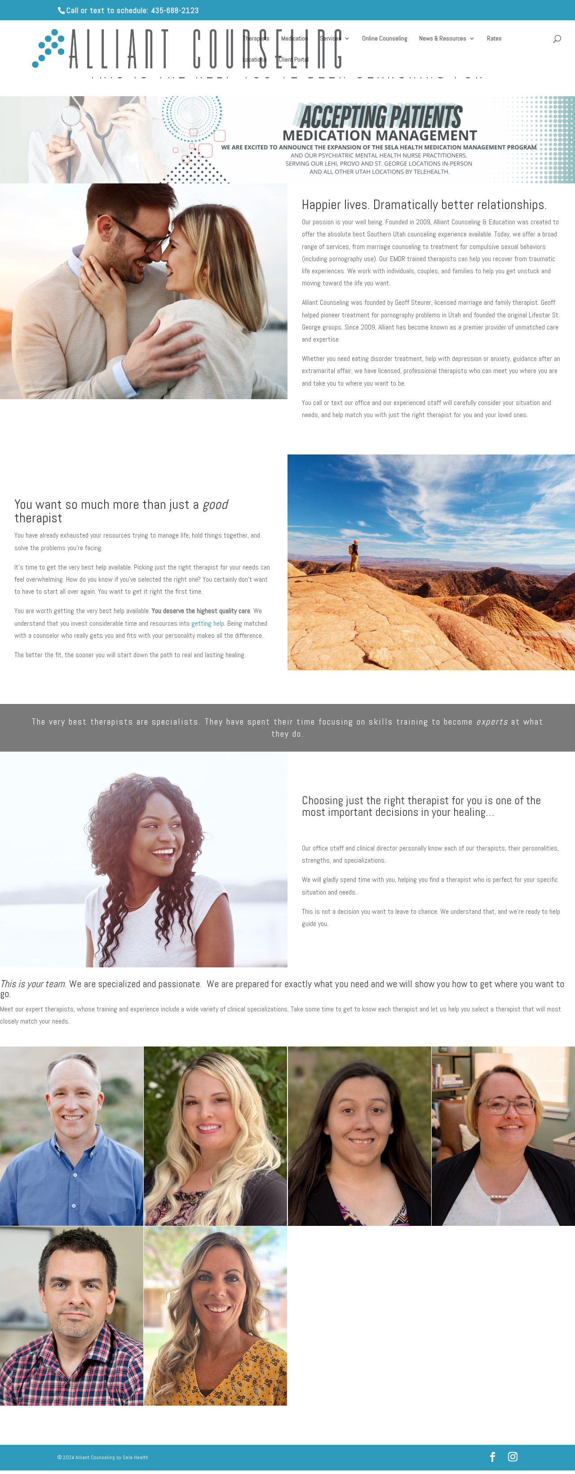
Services (330, 38)
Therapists (256, 38)
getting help (207, 623)
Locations (255, 59)
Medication (294, 38)
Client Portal (294, 59)
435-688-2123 (175, 10)
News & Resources (442, 38)
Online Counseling (384, 38)
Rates (494, 38)
